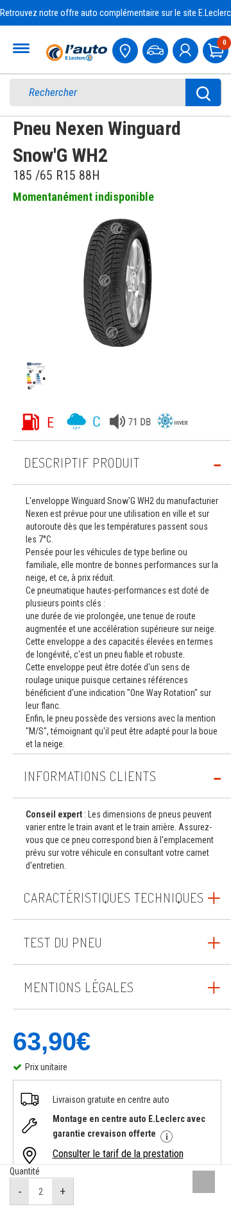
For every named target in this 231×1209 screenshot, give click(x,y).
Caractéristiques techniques (114, 897)
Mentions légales (79, 987)
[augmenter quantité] (62, 1192)
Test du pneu (63, 942)
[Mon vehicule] (156, 49)
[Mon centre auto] (126, 49)
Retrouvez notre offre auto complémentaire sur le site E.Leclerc (115, 13)
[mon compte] (187, 49)
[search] (107, 92)
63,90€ (51, 1041)
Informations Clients (90, 776)
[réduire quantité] (20, 1192)
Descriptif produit (82, 462)
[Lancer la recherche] (203, 92)
